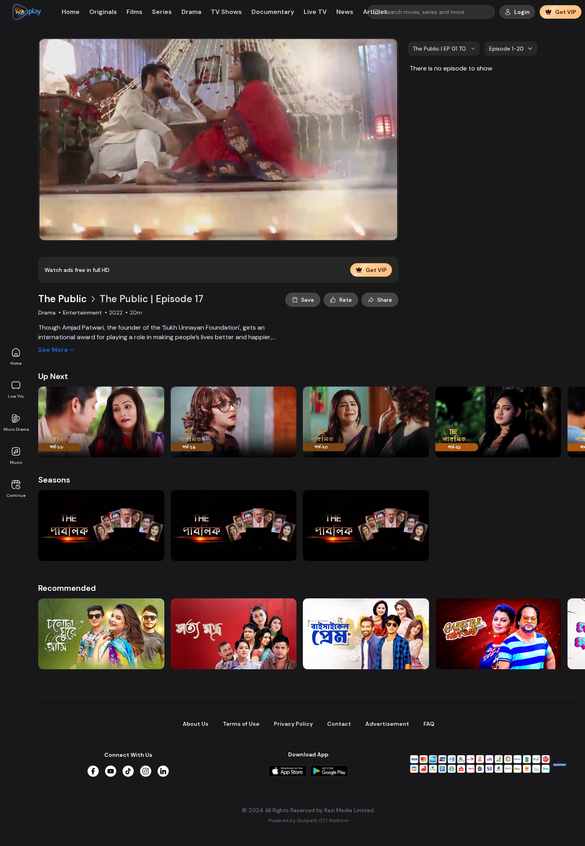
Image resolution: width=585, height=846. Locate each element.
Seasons (54, 480)
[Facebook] (93, 771)
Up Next (53, 376)
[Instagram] (145, 771)
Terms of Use (241, 723)
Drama (191, 12)
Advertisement (387, 723)
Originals (103, 12)
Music (16, 462)
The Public (62, 299)
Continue (15, 495)
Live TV (315, 12)
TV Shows (226, 12)
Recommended (67, 588)
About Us (196, 723)
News (344, 12)
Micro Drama (16, 429)
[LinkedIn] (163, 771)
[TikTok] (128, 771)
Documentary (273, 12)
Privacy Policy (293, 723)
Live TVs (16, 396)
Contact (339, 723)
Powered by (309, 820)
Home (15, 363)
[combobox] (444, 48)
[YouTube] (110, 771)
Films (134, 12)
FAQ (428, 723)
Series (162, 12)
